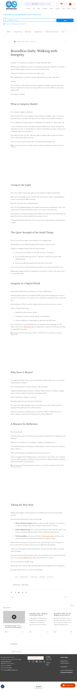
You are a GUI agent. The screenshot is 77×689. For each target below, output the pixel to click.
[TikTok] (44, 661)
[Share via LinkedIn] (18, 592)
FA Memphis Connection (52, 31)
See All (72, 605)
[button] (70, 3)
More (63, 31)
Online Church (24, 584)
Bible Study (28, 31)
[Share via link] (22, 592)
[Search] (74, 3)
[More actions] (65, 42)
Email (5, 17)
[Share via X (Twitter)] (15, 592)
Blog (47, 664)
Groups (48, 662)
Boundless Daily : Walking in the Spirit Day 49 (38, 614)
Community (50, 577)
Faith (16, 577)
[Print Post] (26, 592)
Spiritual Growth (24, 577)
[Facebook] (29, 661)
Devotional (42, 577)
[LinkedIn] (40, 661)
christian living (33, 577)
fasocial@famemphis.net (10, 670)
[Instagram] (33, 661)
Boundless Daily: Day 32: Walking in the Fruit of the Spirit (62, 614)
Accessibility (64, 666)
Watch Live (49, 659)
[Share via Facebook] (11, 592)
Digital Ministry (38, 31)
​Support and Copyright (67, 670)
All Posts (8, 31)
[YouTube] (36, 661)
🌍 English (38, 686)
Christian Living (18, 31)
